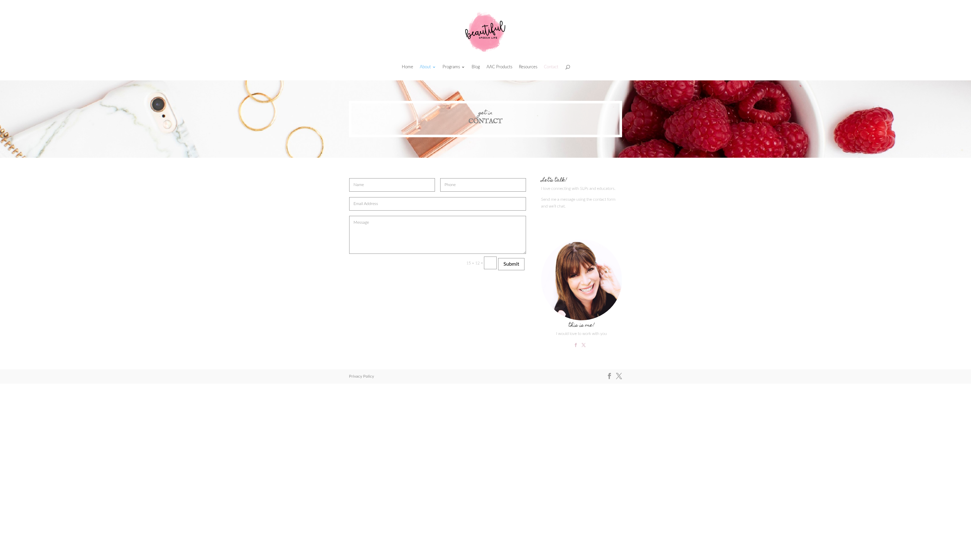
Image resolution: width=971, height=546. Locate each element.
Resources (528, 67)
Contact (551, 67)
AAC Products (499, 67)
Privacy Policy (361, 376)
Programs (451, 67)
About (425, 67)
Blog (476, 67)
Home (407, 67)
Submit (511, 264)
